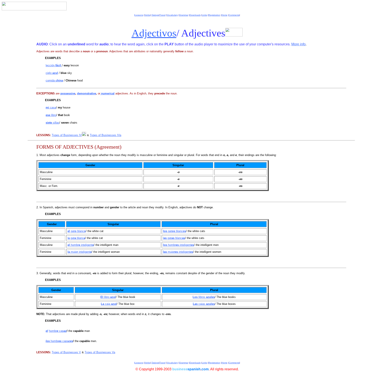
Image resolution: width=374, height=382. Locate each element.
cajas (206, 304)
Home (224, 15)
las (165, 251)
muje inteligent (81, 251)
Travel (163, 15)
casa (53, 107)
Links (204, 15)
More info (298, 44)
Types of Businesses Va (100, 352)
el (69, 231)
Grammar (183, 15)
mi (48, 107)
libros (206, 297)
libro (53, 115)
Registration (214, 15)
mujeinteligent (180, 251)
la (69, 251)
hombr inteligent (82, 245)
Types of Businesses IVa (105, 135)
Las (195, 304)
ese (48, 115)
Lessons (139, 15)
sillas (56, 122)
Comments (234, 15)
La (102, 304)
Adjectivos (154, 33)
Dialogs (155, 15)
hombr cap (58, 331)
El (101, 297)
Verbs (147, 15)
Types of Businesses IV (67, 135)
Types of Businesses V (66, 352)
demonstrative (86, 93)
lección (53, 65)
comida (54, 80)
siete (49, 122)
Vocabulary (172, 15)
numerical (107, 93)
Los (195, 297)
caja (110, 304)
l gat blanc (76, 238)
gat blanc (78, 231)
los (165, 231)
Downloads (195, 15)
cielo (52, 73)
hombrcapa (61, 341)
